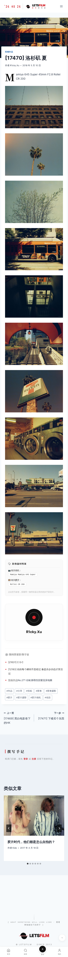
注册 (34, 759)
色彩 (48, 697)
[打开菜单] (61, 6)
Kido (14, 848)
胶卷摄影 (51, 691)
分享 (19, 691)
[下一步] (59, 828)
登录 (26, 759)
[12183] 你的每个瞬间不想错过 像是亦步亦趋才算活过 (35, 671)
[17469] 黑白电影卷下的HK (17, 718)
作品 (15, 680)
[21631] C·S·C (15, 662)
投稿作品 (9, 52)
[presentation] (34, 815)
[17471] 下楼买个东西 (51, 716)
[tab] (27, 863)
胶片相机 (36, 697)
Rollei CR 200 (17, 584)
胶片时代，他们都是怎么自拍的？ (31, 842)
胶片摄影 (21, 697)
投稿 (10, 680)
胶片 (17, 580)
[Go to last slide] (8, 828)
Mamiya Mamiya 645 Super (23, 575)
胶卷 (39, 691)
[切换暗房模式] (62, 937)
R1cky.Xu (14, 65)
